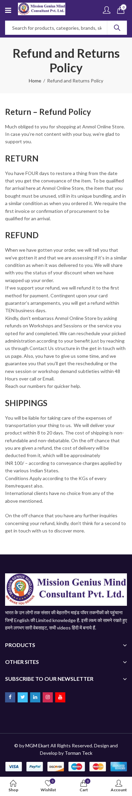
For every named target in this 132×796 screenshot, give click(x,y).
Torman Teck (78, 753)
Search (117, 28)
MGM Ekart (37, 745)
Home (35, 80)
